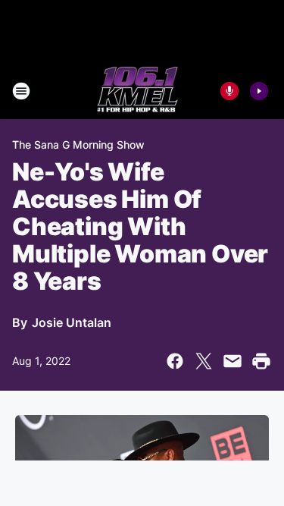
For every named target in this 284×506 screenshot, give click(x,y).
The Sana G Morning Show (78, 144)
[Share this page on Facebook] (175, 361)
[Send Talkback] (229, 91)
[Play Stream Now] (259, 91)
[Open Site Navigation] (21, 91)
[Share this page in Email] (232, 361)
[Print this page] (261, 361)
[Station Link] (137, 91)
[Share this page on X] (203, 361)
